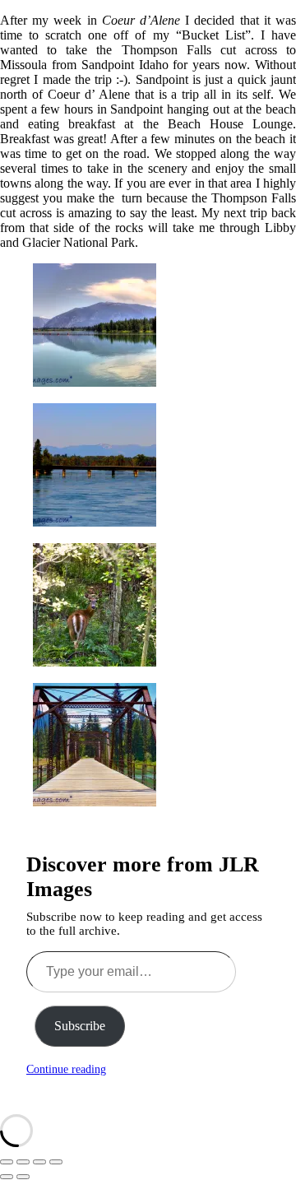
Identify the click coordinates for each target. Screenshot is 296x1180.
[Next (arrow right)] (23, 1176)
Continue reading (66, 1069)
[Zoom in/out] (6, 1161)
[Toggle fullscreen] (23, 1161)
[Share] (39, 1161)
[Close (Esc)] (55, 1161)
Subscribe (79, 1026)
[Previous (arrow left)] (6, 1176)
